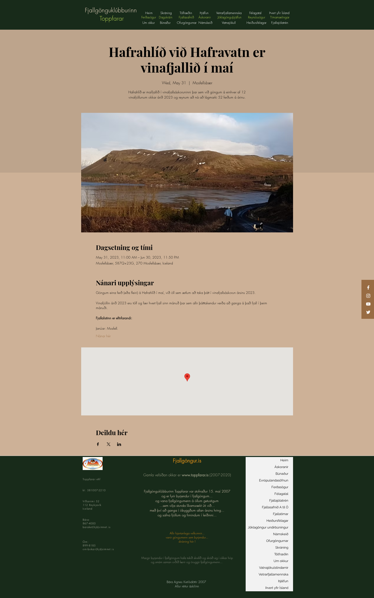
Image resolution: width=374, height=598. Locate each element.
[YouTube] (368, 304)
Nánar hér (103, 336)
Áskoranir (281, 467)
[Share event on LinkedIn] (119, 444)
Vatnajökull (229, 23)
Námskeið (280, 534)
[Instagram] (368, 295)
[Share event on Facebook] (98, 444)
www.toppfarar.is (195, 474)
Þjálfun (283, 581)
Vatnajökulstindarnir (273, 568)
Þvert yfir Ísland (276, 588)
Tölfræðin (281, 554)
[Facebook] (368, 287)
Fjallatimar (280, 514)
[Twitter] (368, 312)
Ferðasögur (279, 487)
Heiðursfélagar (277, 521)
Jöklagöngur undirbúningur (268, 527)
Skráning (281, 547)
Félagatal (281, 494)
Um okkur (148, 23)
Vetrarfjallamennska (273, 574)
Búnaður (165, 23)
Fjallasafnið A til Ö (275, 507)
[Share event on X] (108, 444)
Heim (284, 460)
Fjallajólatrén (278, 500)
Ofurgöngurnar (277, 541)
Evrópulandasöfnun (273, 480)
